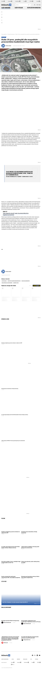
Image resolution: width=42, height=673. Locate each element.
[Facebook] (33, 655)
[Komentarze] (1, 14)
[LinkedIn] (37, 655)
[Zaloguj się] (34, 5)
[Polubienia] (1, 11)
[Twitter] (35, 655)
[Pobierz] (1, 20)
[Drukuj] (1, 17)
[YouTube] (40, 655)
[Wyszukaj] (28, 5)
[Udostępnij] (1, 22)
